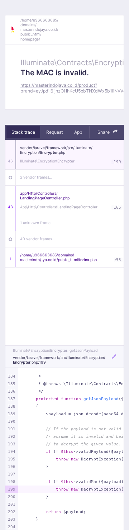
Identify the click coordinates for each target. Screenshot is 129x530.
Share (104, 132)
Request (54, 132)
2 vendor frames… (36, 177)
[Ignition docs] (15, 30)
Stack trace (23, 132)
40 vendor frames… (37, 239)
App (78, 132)
